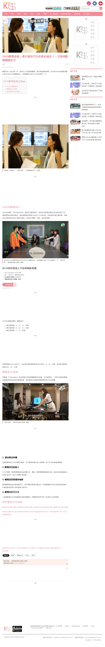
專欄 (45, 14)
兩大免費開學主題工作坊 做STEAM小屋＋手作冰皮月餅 (91, 131)
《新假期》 (60, 626)
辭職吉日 (20, 555)
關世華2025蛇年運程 (61, 507)
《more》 (92, 626)
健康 (38, 14)
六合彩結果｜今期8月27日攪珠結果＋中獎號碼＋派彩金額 (92, 85)
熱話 (3, 64)
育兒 (31, 14)
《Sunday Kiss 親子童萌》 (37, 628)
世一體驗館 (54, 14)
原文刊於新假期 (20, 563)
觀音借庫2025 (55, 548)
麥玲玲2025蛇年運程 (25, 507)
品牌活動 (77, 14)
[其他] (67, 65)
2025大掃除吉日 (22, 548)
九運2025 (33, 548)
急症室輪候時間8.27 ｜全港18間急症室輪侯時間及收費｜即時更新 (92, 107)
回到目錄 (5, 551)
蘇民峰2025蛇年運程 (9, 507)
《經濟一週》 (48, 628)
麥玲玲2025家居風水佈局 (43, 507)
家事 (12, 14)
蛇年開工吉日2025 (8, 548)
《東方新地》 (85, 626)
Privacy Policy (97, 640)
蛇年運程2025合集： (14, 91)
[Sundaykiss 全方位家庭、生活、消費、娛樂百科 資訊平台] (17, 6)
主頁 (5, 14)
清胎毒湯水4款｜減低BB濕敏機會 (92, 78)
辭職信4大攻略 (12, 89)
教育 (18, 14)
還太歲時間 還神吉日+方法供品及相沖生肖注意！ (32, 511)
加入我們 (87, 14)
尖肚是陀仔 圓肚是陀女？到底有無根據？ (92, 92)
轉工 (33, 555)
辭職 (12, 555)
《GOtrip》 (67, 626)
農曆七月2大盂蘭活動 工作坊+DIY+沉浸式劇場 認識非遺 (92, 138)
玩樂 (25, 14)
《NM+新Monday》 (76, 626)
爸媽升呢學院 (66, 14)
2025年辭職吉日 (12, 86)
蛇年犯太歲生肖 (7, 511)
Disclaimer (88, 640)
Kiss (3, 67)
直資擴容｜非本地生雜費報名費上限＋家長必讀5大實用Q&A (92, 123)
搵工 (27, 555)
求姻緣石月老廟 (43, 548)
